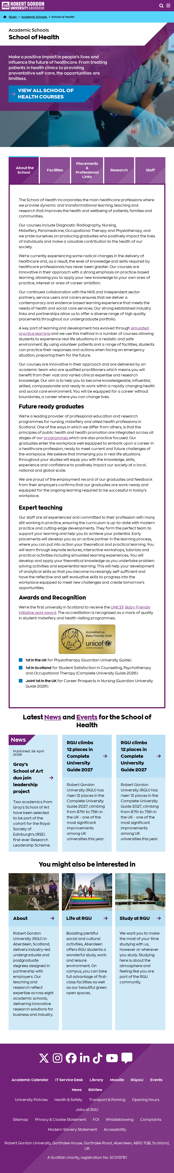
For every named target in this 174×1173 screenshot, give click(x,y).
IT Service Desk (69, 1080)
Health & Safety (68, 1100)
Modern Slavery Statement (72, 1129)
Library (96, 1080)
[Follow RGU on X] (44, 1061)
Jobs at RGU (87, 1110)
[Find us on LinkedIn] (84, 1061)
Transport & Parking (107, 1100)
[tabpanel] (87, 446)
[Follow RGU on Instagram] (57, 1061)
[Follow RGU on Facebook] (71, 1061)
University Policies (31, 1100)
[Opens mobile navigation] (168, 5)
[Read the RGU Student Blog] (126, 1061)
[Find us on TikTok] (97, 1061)
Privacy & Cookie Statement (60, 1120)
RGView (95, 1090)
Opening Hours (145, 1100)
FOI (96, 1120)
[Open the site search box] (161, 5)
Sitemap (20, 1120)
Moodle (117, 1080)
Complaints (150, 1120)
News (52, 717)
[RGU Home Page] (5, 16)
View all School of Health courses (46, 93)
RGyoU (137, 1080)
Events (87, 717)
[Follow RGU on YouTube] (112, 1061)
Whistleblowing (119, 1120)
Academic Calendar (30, 1080)
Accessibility (115, 1129)
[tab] (24, 170)
